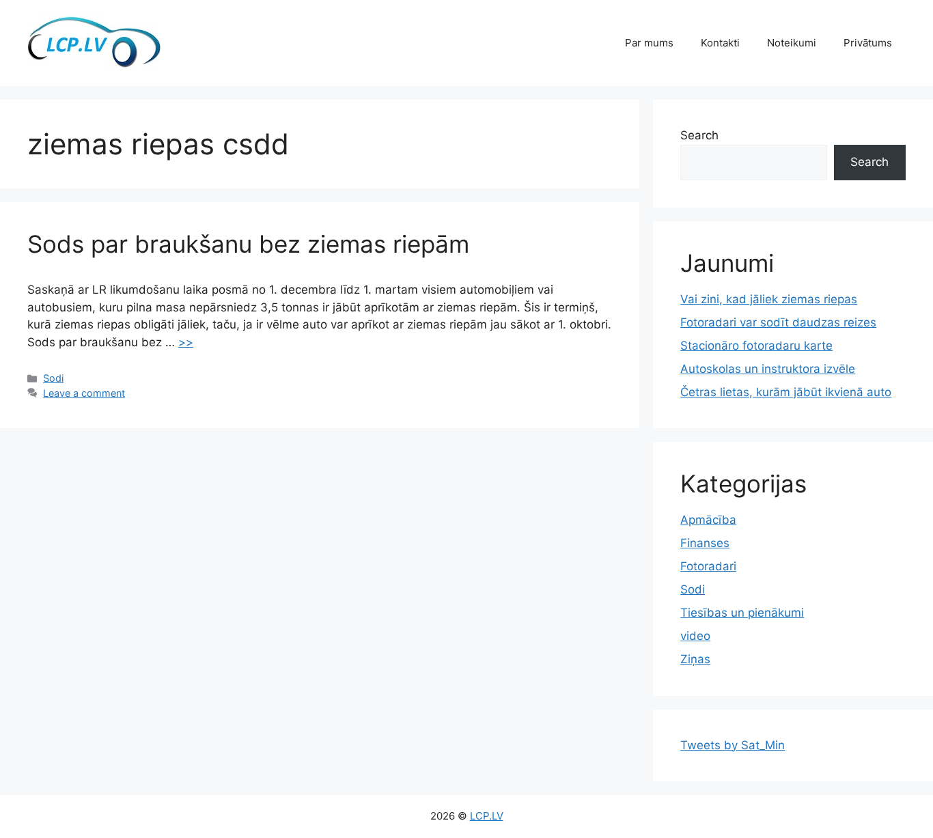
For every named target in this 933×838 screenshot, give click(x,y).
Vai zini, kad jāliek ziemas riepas (768, 299)
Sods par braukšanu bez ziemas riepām (248, 243)
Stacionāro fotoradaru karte (756, 345)
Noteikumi (791, 42)
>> (185, 342)
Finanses (704, 543)
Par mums (649, 42)
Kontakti (720, 42)
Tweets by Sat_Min (732, 745)
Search (699, 135)
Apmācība (708, 520)
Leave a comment (84, 393)
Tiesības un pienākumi (742, 612)
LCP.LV (486, 815)
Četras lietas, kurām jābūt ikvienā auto (785, 392)
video (695, 636)
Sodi (53, 378)
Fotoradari (708, 566)
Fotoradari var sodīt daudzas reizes (778, 322)
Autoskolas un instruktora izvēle (767, 369)
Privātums (868, 42)
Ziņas (695, 659)
